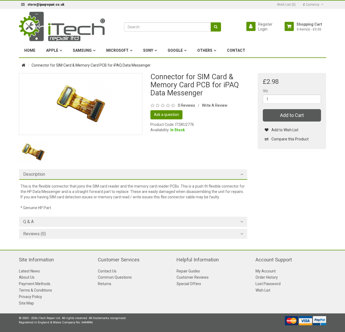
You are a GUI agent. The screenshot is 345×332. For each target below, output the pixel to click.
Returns (104, 284)
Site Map (26, 303)
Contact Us (107, 271)
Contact (236, 50)
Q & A (28, 221)
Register (265, 24)
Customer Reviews (193, 277)
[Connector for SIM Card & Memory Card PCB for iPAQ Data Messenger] (80, 104)
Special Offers (189, 284)
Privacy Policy (30, 297)
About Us (26, 277)
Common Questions (115, 277)
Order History (267, 277)
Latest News (29, 271)
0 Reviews (186, 105)
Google (175, 50)
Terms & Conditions (35, 290)
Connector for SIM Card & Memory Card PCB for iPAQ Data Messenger (91, 65)
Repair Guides (188, 271)
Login (262, 29)
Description (34, 174)
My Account (266, 271)
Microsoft (117, 50)
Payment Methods (34, 284)
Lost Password (268, 284)
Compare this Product (290, 139)
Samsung (82, 50)
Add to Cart (292, 115)
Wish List (263, 290)
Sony (148, 50)
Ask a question (166, 114)
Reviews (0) (34, 233)
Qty (265, 91)
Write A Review (214, 105)
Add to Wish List (284, 130)
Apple (52, 50)
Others (204, 50)
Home (29, 50)
